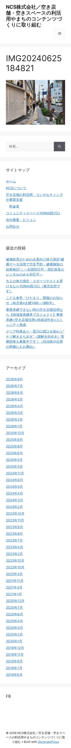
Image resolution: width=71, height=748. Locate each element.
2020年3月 (14, 628)
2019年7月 (14, 668)
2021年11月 (14, 581)
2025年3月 (14, 467)
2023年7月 (14, 540)
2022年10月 (15, 567)
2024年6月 (14, 480)
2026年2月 (14, 420)
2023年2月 (14, 554)
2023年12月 (15, 514)
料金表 (14, 206)
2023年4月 (14, 547)
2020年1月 (14, 641)
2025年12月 (15, 433)
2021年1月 (14, 594)
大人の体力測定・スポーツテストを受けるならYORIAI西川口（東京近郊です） (34, 286)
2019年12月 (15, 648)
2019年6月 (14, 675)
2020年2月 (14, 634)
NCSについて (16, 188)
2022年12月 (15, 561)
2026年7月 (14, 386)
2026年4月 (14, 406)
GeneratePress (48, 742)
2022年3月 (14, 574)
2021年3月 (14, 587)
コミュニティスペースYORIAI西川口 (33, 213)
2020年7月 (14, 608)
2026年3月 (14, 413)
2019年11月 (15, 655)
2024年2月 (14, 507)
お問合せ (12, 227)
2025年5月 (14, 460)
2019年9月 (14, 661)
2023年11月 (15, 520)
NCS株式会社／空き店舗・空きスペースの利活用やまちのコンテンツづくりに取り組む (34, 16)
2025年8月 (14, 446)
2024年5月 (14, 487)
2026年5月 (14, 399)
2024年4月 (14, 493)
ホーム (11, 181)
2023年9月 (14, 527)
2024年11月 (15, 473)
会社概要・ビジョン (21, 220)
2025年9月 (14, 440)
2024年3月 (14, 500)
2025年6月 (14, 453)
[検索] (59, 146)
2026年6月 (14, 393)
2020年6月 (14, 614)
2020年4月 (14, 621)
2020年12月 (15, 601)
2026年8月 (14, 379)
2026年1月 (14, 426)
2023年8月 (14, 534)
